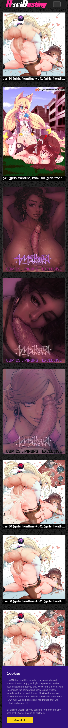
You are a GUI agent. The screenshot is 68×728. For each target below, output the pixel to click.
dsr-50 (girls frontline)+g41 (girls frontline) (34, 78)
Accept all (19, 720)
